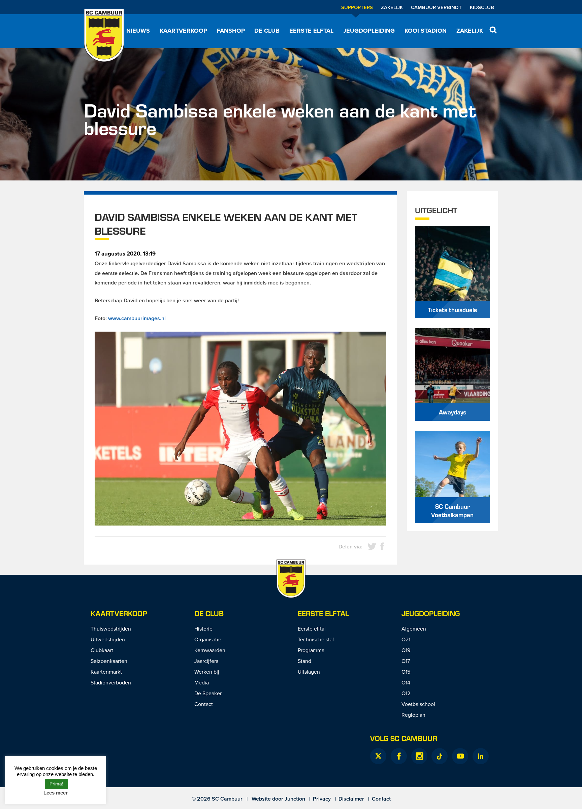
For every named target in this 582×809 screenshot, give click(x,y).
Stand (304, 661)
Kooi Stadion (426, 30)
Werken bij (206, 671)
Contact (203, 704)
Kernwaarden (209, 650)
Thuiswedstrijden (111, 628)
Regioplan (413, 714)
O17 (405, 661)
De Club (267, 30)
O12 (405, 693)
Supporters (357, 7)
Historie (203, 628)
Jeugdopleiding (369, 30)
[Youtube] (460, 756)
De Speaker (208, 693)
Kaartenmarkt (106, 671)
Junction (295, 799)
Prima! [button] (56, 783)
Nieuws (138, 30)
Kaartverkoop (183, 30)
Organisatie (207, 639)
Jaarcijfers (206, 661)
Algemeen (413, 628)
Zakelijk (392, 7)
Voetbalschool (418, 704)
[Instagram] (419, 756)
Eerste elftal (311, 30)
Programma (311, 650)
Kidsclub (482, 7)
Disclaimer (351, 799)
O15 (405, 671)
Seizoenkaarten (109, 661)
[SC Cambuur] (104, 35)
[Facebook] (399, 756)
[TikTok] (439, 756)
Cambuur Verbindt (436, 7)
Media (201, 682)
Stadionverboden (111, 682)
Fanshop (231, 30)
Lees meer (55, 793)
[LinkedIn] (481, 756)
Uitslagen (309, 671)
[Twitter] (378, 756)
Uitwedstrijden (108, 639)
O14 (405, 682)
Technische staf (316, 639)
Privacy (322, 799)
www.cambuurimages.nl (137, 318)
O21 (405, 639)
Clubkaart (102, 650)
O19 (405, 650)
